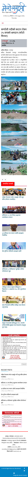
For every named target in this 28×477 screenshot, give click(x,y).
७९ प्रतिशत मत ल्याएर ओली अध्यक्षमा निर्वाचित (13, 234)
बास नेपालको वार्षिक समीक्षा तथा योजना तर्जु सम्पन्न (13, 306)
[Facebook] (24, 468)
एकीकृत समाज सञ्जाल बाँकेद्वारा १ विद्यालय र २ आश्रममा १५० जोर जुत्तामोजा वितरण (14, 289)
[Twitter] (24, 471)
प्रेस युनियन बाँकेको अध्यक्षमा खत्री (11, 251)
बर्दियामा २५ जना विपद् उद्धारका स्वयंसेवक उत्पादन (11, 216)
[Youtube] (14, 473)
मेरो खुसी (5, 41)
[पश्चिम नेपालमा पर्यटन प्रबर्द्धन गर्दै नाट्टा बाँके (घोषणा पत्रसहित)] (14, 192)
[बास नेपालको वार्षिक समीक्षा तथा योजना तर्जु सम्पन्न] (14, 300)
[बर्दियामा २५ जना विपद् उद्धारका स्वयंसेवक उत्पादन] (14, 210)
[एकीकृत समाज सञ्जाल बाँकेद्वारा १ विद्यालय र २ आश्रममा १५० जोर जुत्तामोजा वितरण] (14, 282)
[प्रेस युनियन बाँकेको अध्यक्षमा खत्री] (14, 246)
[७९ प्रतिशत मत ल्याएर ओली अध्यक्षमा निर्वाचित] (14, 228)
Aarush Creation (23, 475)
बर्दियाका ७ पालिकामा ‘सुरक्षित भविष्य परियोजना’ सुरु (13, 270)
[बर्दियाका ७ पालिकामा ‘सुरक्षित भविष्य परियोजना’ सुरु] (14, 264)
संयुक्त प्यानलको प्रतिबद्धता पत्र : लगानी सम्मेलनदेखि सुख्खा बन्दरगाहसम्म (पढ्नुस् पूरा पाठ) (14, 325)
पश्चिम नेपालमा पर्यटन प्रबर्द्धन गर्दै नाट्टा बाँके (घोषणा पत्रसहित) (13, 198)
